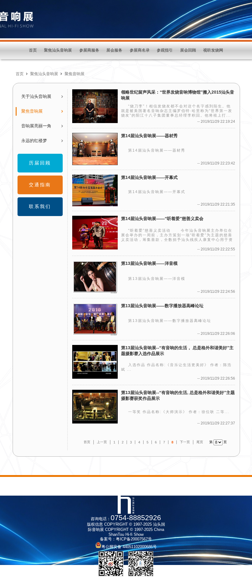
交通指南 (40, 184)
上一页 (102, 442)
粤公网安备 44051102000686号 (129, 547)
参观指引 (165, 50)
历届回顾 (40, 162)
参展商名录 (140, 50)
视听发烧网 (213, 50)
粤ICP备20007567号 (134, 539)
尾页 (199, 442)
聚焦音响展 (75, 74)
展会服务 (114, 50)
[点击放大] (111, 563)
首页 (33, 50)
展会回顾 (188, 50)
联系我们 (40, 206)
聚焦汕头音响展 (58, 50)
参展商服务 (89, 50)
